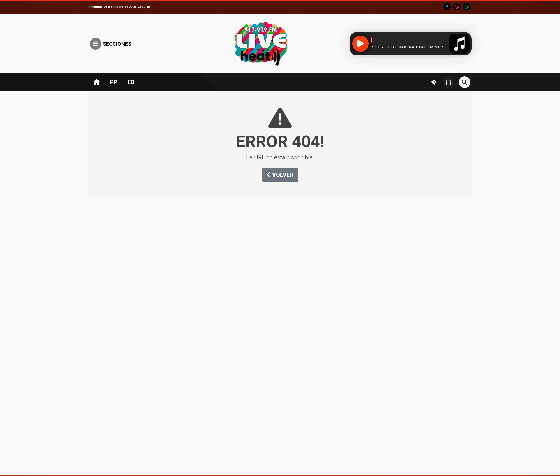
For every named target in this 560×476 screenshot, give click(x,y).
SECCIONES (117, 44)
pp (114, 82)
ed (130, 82)
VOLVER (282, 174)
